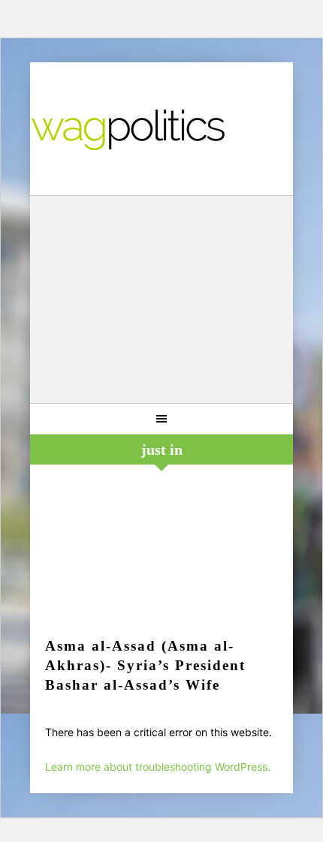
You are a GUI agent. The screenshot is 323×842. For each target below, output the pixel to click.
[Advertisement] (162, 301)
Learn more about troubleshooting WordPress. (157, 766)
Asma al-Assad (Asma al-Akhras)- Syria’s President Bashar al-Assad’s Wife (145, 665)
